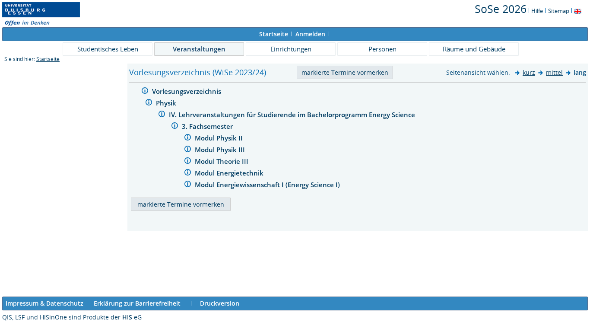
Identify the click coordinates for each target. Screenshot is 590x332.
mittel (554, 72)
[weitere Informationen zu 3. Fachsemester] (174, 127)
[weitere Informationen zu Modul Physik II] (187, 138)
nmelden (310, 34)
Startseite (48, 59)
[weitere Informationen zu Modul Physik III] (187, 150)
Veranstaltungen (199, 49)
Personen (382, 49)
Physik (167, 103)
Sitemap (558, 11)
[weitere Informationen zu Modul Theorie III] (187, 162)
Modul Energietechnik (230, 173)
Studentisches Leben (107, 49)
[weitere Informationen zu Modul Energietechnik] (187, 173)
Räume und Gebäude (474, 49)
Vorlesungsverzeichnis (187, 91)
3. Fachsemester (208, 126)
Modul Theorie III (222, 161)
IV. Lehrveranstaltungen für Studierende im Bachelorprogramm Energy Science (293, 114)
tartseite (273, 34)
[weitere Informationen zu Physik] (148, 103)
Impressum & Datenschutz (44, 303)
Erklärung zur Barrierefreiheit (137, 303)
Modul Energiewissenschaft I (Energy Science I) (268, 184)
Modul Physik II (219, 138)
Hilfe (537, 11)
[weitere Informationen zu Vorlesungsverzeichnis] (145, 92)
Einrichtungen (290, 49)
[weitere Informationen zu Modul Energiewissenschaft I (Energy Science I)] (187, 185)
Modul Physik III (221, 149)
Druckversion (219, 303)
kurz (529, 72)
